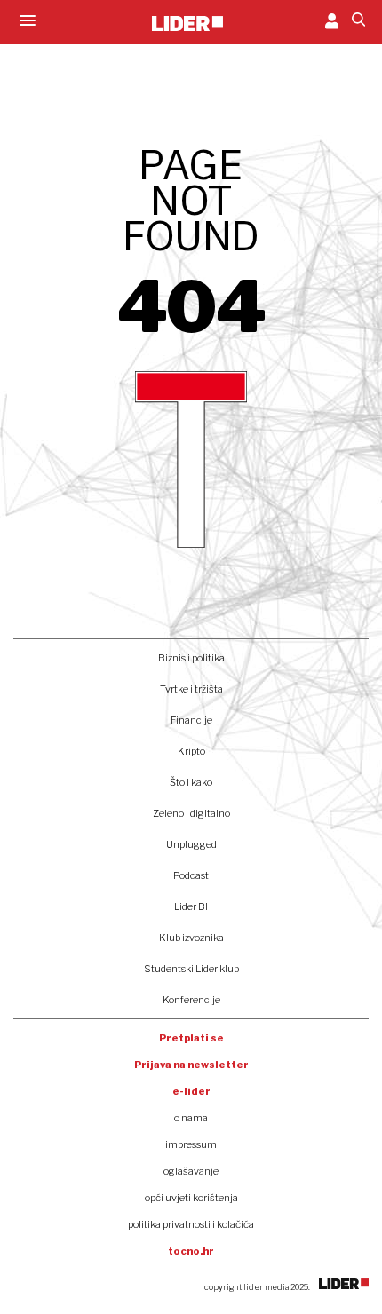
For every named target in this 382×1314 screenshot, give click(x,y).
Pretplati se (191, 1038)
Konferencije (191, 999)
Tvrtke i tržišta (191, 689)
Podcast (191, 875)
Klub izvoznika (191, 937)
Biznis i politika (191, 658)
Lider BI (191, 906)
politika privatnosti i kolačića (191, 1224)
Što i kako (191, 782)
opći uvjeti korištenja (191, 1197)
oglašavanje (191, 1171)
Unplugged (191, 844)
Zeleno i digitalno (191, 813)
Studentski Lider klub (191, 968)
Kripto (191, 751)
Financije (191, 720)
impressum (191, 1144)
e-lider (191, 1091)
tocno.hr (191, 1251)
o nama (191, 1118)
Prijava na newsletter (191, 1064)
